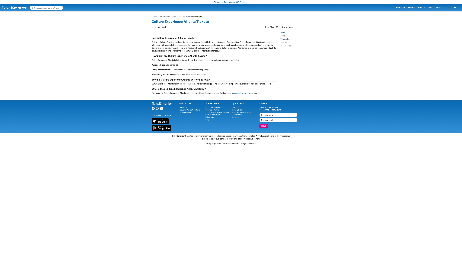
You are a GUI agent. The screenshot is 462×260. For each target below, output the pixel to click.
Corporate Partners (212, 107)
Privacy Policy (237, 110)
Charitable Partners (212, 110)
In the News (209, 117)
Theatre (422, 8)
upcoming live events (241, 93)
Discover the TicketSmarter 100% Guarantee (231, 2)
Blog (207, 119)
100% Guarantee (185, 112)
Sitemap (235, 117)
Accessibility (237, 115)
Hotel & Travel (435, 8)
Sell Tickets (453, 8)
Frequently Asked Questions (189, 110)
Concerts (400, 8)
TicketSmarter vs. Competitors (217, 112)
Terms (234, 107)
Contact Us (183, 107)
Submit (264, 126)
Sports (411, 8)
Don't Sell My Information (241, 112)
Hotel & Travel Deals (213, 115)
